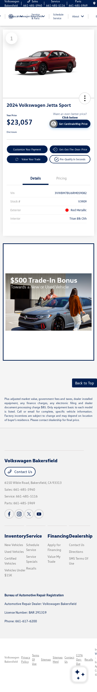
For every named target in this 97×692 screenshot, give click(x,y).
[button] (85, 98)
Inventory (15, 536)
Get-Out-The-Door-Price (73, 149)
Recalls (31, 568)
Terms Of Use (35, 659)
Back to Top (84, 383)
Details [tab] (35, 178)
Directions (76, 552)
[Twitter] (29, 514)
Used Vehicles (14, 552)
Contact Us (22, 471)
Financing (58, 536)
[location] (94, 3)
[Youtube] (39, 514)
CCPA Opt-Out (79, 659)
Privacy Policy (25, 659)
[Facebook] (9, 514)
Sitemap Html (58, 659)
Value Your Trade (31, 159)
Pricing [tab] (61, 178)
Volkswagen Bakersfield (11, 659)
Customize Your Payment (27, 149)
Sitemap (46, 659)
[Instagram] (19, 514)
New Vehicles (13, 545)
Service (34, 536)
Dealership (81, 536)
